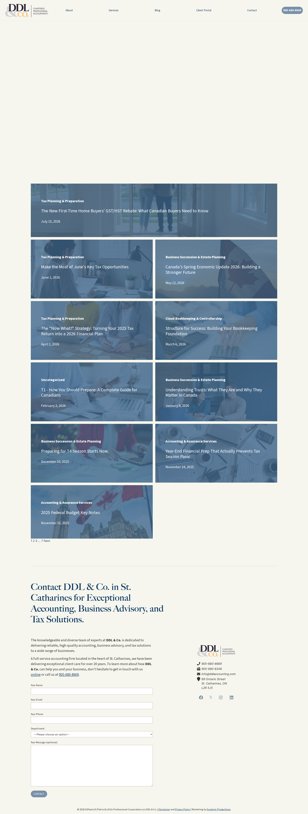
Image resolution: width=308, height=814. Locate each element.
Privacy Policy (182, 809)
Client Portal (203, 10)
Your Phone (37, 714)
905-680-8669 (69, 674)
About (69, 10)
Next (47, 540)
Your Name (37, 685)
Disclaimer (164, 809)
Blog (157, 10)
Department (38, 728)
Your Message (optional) (44, 742)
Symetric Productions (219, 809)
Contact (252, 10)
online (36, 674)
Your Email (36, 699)
